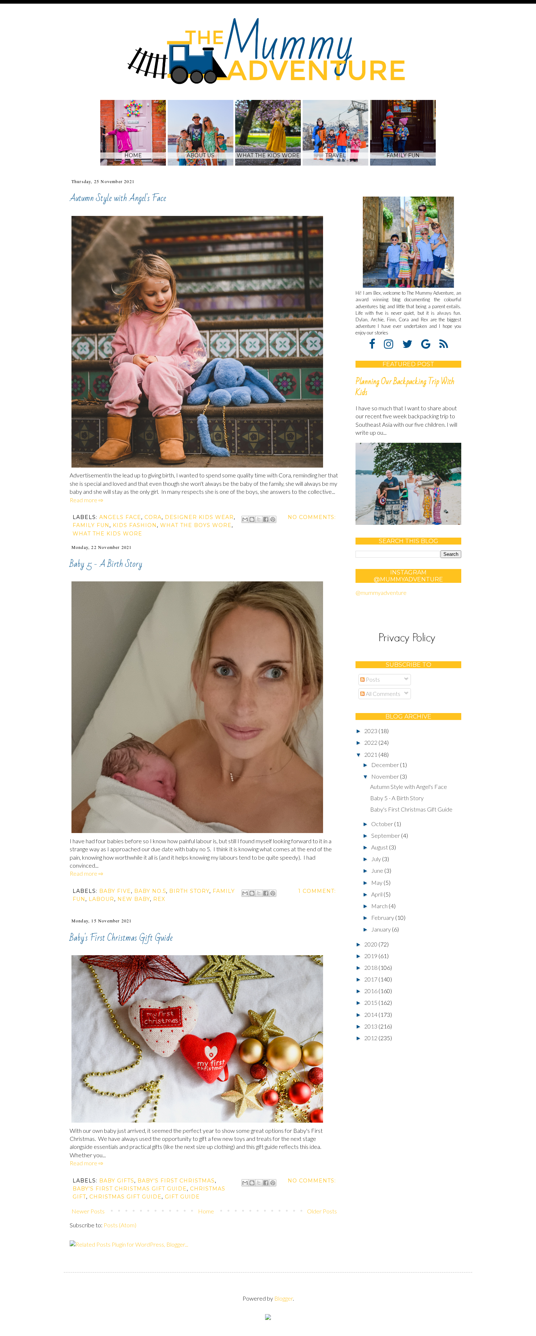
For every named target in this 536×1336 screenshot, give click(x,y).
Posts (372, 679)
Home (206, 1211)
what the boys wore (196, 525)
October (382, 823)
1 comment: (317, 891)
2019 (371, 955)
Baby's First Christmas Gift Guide (121, 938)
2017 (371, 979)
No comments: (312, 517)
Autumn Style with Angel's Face (118, 198)
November (385, 776)
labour (101, 899)
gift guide (182, 1196)
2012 (371, 1037)
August (380, 847)
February (383, 917)
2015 (371, 1002)
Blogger (283, 1298)
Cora (153, 517)
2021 (371, 754)
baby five (115, 891)
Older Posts (322, 1211)
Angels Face (120, 517)
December (385, 764)
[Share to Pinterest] (272, 519)
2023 (371, 730)
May (377, 882)
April (377, 894)
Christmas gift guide (125, 1196)
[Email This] (245, 519)
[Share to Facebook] (265, 519)
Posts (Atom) (120, 1224)
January (381, 929)
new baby (133, 899)
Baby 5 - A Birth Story (106, 564)
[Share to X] (259, 519)
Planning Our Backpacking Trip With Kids (405, 387)
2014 (371, 1014)
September (386, 835)
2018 (371, 967)
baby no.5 (150, 891)
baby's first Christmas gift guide (130, 1188)
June (377, 870)
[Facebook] (376, 343)
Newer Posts (88, 1211)
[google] (429, 343)
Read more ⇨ (86, 499)
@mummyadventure (381, 592)
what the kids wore (107, 533)
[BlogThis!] (252, 519)
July (376, 858)
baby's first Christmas (176, 1180)
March (380, 905)
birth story (189, 891)
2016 (371, 990)
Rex (159, 899)
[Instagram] (392, 343)
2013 (371, 1026)
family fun (91, 525)
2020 (371, 944)
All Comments (382, 693)
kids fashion (135, 525)
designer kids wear (199, 517)
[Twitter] (411, 343)
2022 (371, 742)
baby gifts (116, 1180)
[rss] (443, 343)
